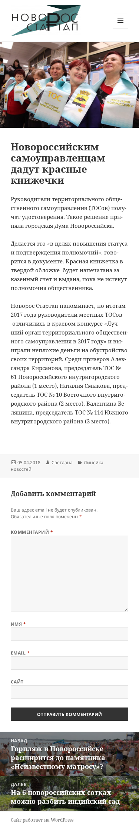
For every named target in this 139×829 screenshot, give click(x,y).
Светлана (62, 462)
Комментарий (32, 532)
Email (20, 653)
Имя (18, 624)
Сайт (17, 682)
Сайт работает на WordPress (42, 820)
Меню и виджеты (120, 28)
